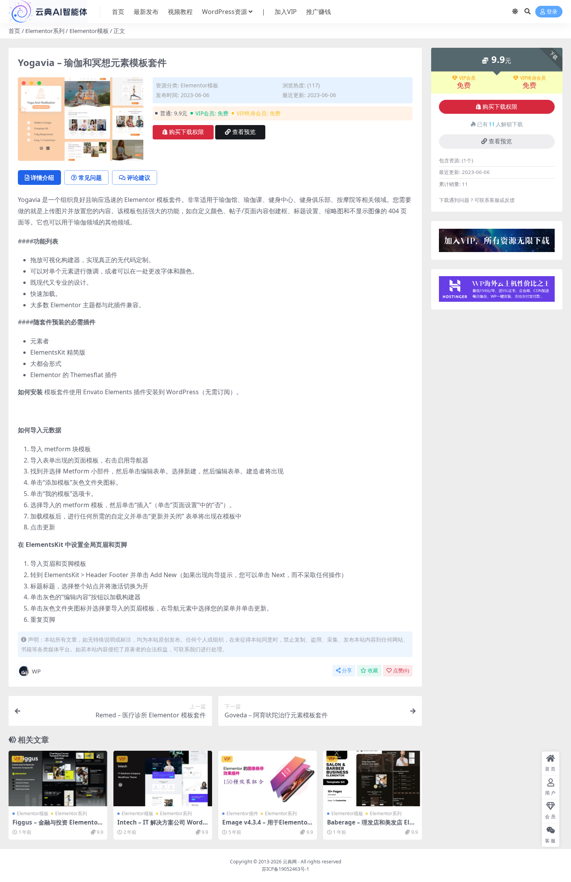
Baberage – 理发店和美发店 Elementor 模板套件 (370, 825)
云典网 (290, 861)
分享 (347, 670)
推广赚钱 (318, 11)
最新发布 (146, 11)
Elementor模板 (89, 31)
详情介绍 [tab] (42, 177)
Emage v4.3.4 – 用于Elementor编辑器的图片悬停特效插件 (266, 825)
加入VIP (286, 11)
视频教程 (180, 11)
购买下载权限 (186, 132)
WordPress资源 (224, 11)
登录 (552, 12)
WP (36, 671)
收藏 (373, 670)
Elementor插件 (242, 813)
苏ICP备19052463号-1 (285, 869)
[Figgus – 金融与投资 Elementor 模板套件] (58, 778)
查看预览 (244, 132)
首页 (118, 11)
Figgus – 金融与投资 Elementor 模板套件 (56, 825)
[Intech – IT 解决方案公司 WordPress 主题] (162, 778)
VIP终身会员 (533, 78)
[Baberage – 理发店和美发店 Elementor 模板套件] (372, 778)
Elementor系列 (44, 31)
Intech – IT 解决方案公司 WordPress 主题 (162, 825)
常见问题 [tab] (90, 177)
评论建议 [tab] (138, 177)
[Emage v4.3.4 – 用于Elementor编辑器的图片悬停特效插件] (267, 778)
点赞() (401, 670)
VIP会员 (467, 78)
